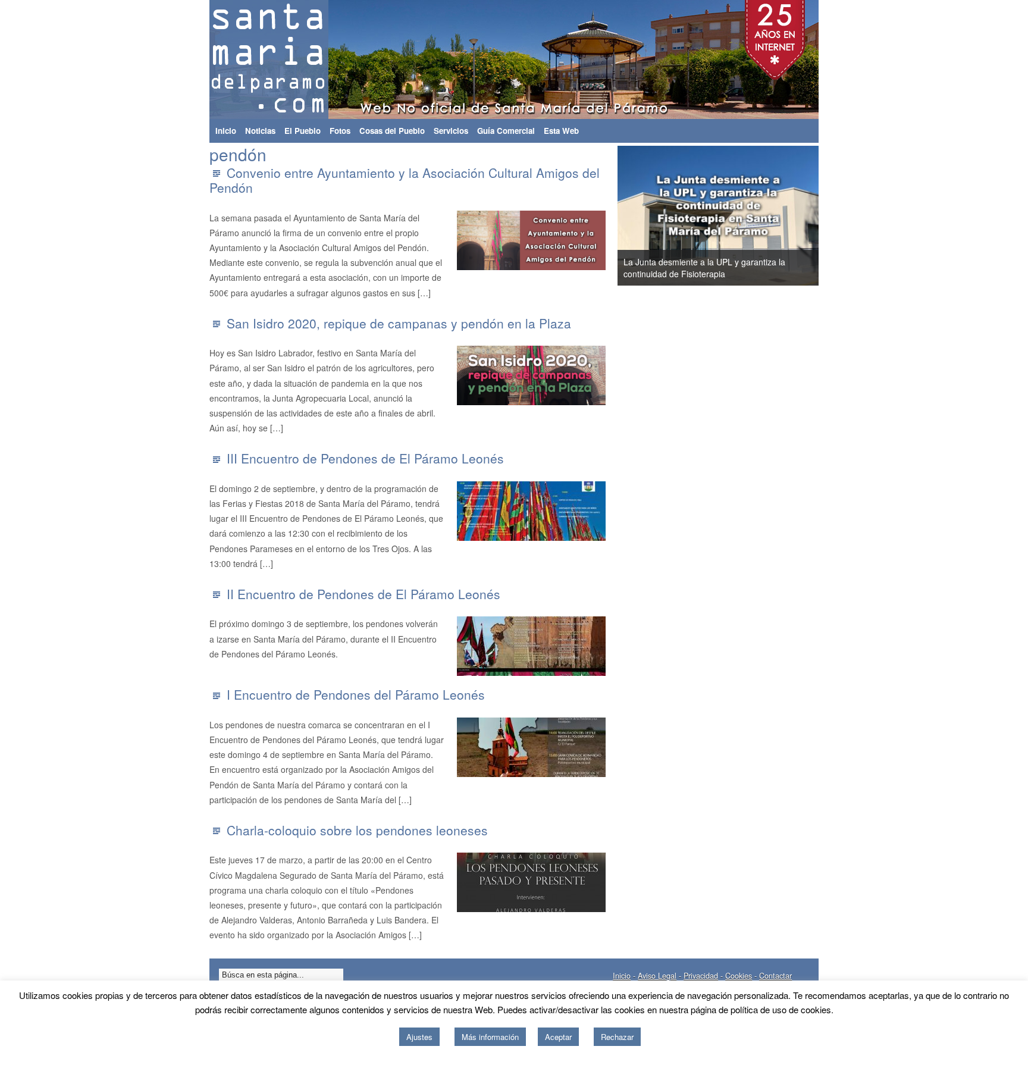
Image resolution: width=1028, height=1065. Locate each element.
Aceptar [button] (558, 1036)
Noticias (260, 130)
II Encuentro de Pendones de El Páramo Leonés (363, 594)
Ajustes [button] (419, 1036)
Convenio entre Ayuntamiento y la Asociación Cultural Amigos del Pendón (404, 180)
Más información (490, 1036)
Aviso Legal (657, 975)
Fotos (340, 130)
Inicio (225, 130)
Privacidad (701, 975)
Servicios (451, 130)
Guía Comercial (506, 130)
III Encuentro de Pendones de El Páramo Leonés (365, 458)
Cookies (738, 975)
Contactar (775, 975)
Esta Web (561, 130)
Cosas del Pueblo (392, 130)
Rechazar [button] (617, 1036)
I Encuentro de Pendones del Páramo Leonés (356, 694)
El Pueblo (302, 130)
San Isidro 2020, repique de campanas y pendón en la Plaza (399, 323)
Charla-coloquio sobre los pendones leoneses (357, 830)
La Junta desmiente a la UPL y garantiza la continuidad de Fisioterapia (704, 268)
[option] (718, 216)
